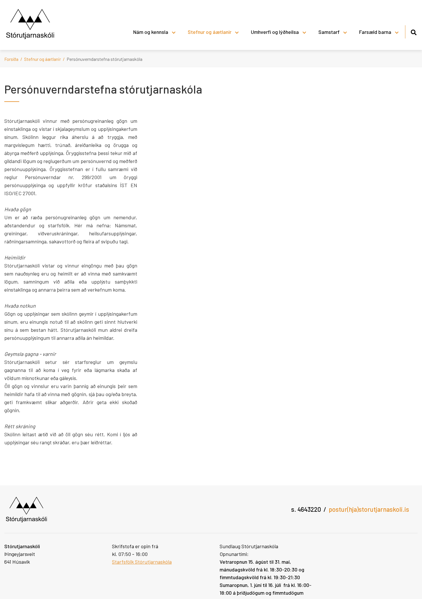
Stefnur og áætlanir (43, 59)
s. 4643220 (306, 509)
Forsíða (11, 59)
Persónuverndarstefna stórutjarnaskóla (104, 59)
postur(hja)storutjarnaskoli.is (369, 509)
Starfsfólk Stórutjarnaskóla (142, 562)
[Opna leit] (413, 31)
